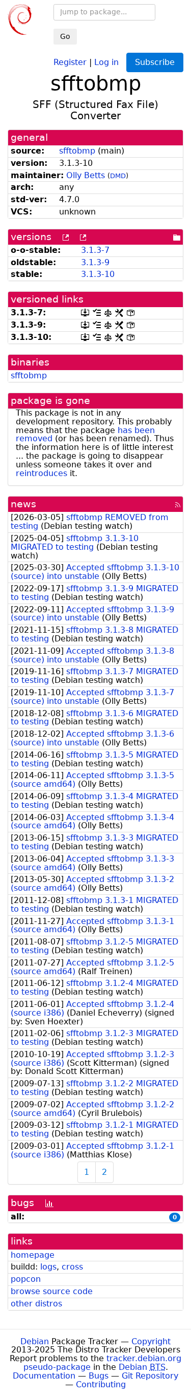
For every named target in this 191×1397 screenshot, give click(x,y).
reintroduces (41, 473)
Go (65, 36)
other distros (36, 1303)
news (23, 504)
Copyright (151, 1341)
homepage (32, 1255)
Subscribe (155, 62)
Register (70, 62)
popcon (26, 1279)
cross (72, 1267)
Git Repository (150, 1376)
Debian (34, 1341)
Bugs (98, 1376)
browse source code (52, 1291)
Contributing (101, 1384)
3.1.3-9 (95, 262)
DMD (118, 176)
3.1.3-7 (95, 250)
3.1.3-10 (98, 274)
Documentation (44, 1376)
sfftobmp (77, 151)
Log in (106, 62)
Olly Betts (85, 175)
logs (48, 1267)
